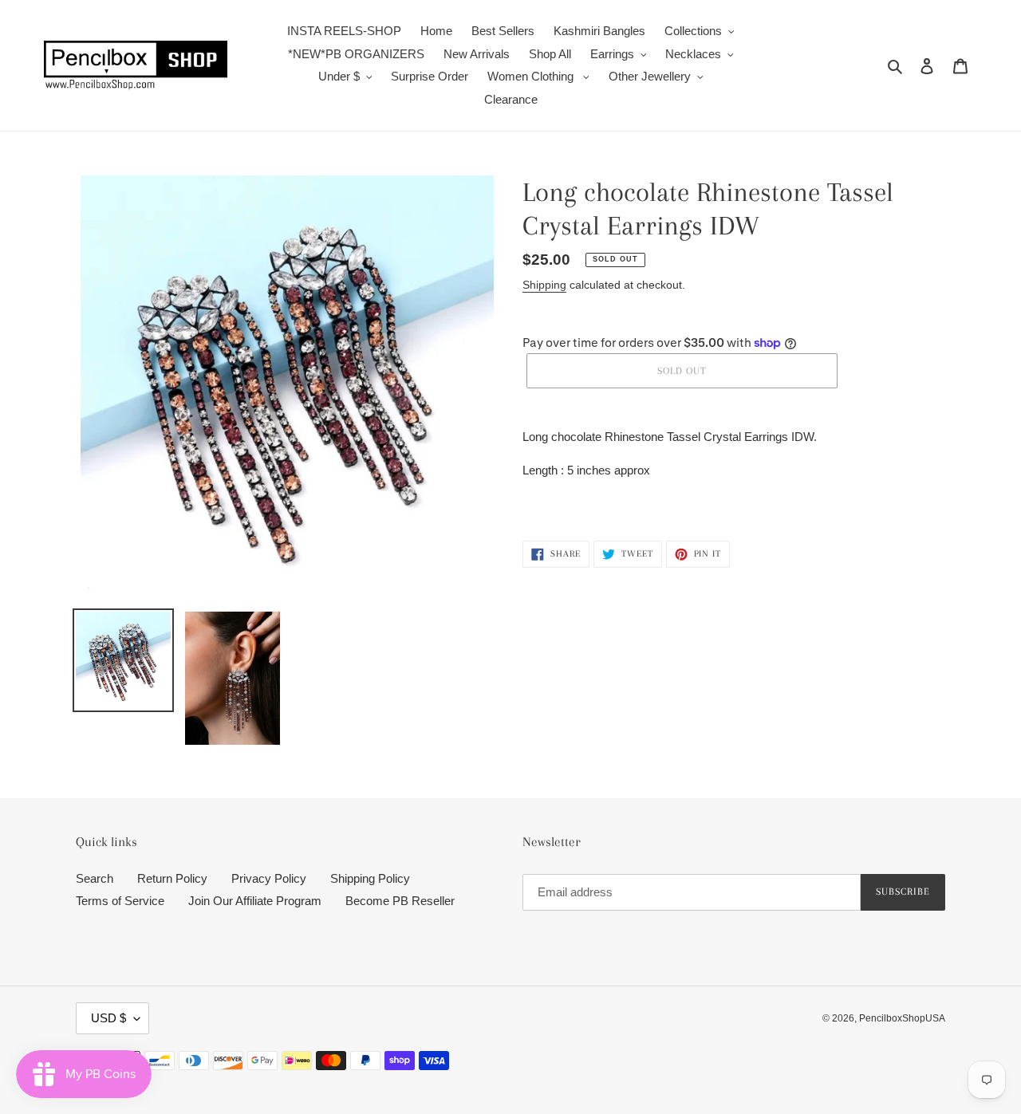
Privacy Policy (268, 878)
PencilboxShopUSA (902, 1018)
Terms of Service (120, 900)
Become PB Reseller (400, 900)
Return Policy (172, 878)
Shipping (544, 284)
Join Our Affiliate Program (254, 900)
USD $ (108, 1018)
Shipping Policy (370, 878)
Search (94, 878)
